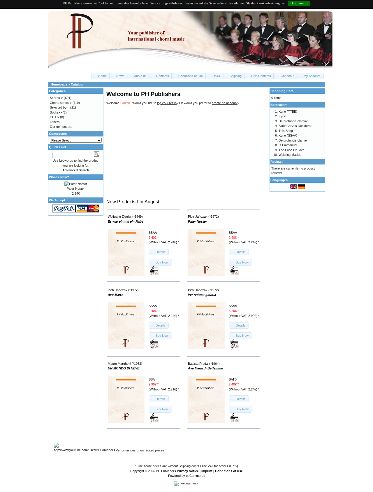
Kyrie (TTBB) (288, 111)
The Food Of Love (292, 150)
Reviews (276, 161)
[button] (100, 76)
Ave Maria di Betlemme (205, 368)
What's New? (59, 177)
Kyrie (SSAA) (288, 135)
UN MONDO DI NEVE (123, 368)
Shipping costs (189, 466)
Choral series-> (61, 102)
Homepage (59, 84)
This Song (286, 130)
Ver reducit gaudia (202, 294)
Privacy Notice (188, 471)
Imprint (206, 471)
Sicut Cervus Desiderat (295, 126)
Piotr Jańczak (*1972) (203, 216)
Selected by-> (59, 107)
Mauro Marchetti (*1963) (125, 363)
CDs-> (54, 117)
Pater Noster (197, 221)
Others (55, 122)
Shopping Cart (281, 91)
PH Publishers (166, 471)
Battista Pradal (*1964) (204, 363)
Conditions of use (229, 471)
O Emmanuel (288, 145)
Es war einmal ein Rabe (125, 221)
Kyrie (282, 116)
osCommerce (195, 475)
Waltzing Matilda (290, 154)
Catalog (77, 84)
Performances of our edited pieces (140, 450)
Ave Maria (115, 294)
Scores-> (56, 98)
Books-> (56, 112)
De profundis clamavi (293, 121)
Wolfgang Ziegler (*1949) (125, 216)
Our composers (61, 126)
